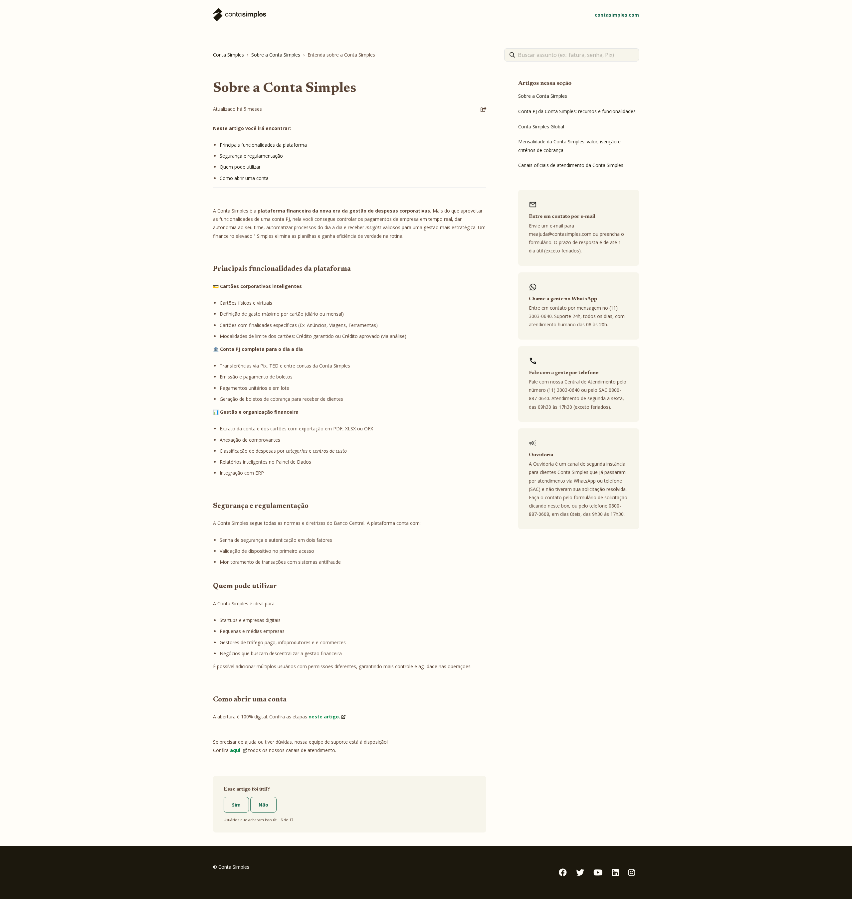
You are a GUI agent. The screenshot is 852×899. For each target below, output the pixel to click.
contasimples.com (617, 15)
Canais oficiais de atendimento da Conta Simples (570, 165)
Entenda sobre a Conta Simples (341, 55)
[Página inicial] (239, 15)
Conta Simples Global (541, 126)
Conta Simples (228, 55)
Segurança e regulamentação (251, 156)
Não (263, 805)
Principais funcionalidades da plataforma (263, 145)
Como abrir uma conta (244, 178)
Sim (236, 805)
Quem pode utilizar (240, 167)
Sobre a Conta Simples (275, 55)
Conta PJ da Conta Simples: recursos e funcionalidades (577, 111)
